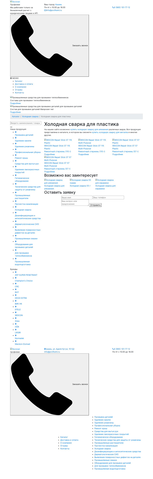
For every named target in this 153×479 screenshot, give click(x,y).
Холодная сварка (30, 116)
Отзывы (18, 89)
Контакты (19, 92)
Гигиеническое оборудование (108, 437)
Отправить (95, 205)
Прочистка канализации (106, 445)
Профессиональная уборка (107, 425)
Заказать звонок (80, 45)
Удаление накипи (102, 420)
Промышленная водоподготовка (109, 468)
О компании (20, 87)
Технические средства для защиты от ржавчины (117, 440)
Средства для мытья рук (106, 431)
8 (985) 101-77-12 (122, 7)
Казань (58, 4)
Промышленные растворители (108, 443)
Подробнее (15, 103)
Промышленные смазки (105, 460)
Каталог (18, 81)
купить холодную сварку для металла (110, 132)
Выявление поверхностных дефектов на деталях (117, 457)
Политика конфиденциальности (76, 474)
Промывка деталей (103, 417)
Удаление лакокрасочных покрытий (111, 434)
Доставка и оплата (24, 84)
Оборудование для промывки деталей (112, 463)
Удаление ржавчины (104, 422)
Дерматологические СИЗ (106, 454)
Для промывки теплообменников (110, 466)
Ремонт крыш (100, 428)
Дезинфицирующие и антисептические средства (117, 451)
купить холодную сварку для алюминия (89, 129)
